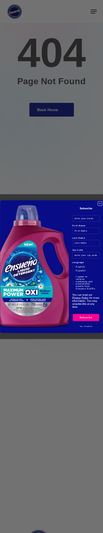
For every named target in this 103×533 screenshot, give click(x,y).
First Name (79, 225)
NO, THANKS (86, 326)
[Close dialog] (100, 203)
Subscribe (85, 317)
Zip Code (77, 250)
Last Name (78, 237)
